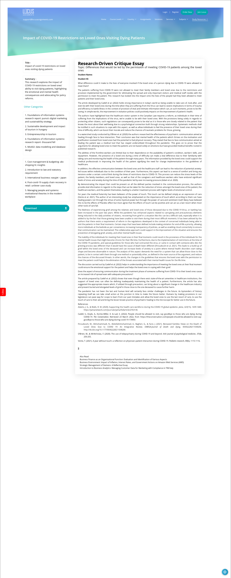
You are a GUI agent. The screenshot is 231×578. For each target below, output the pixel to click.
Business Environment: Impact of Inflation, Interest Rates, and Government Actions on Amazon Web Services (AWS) (132, 362)
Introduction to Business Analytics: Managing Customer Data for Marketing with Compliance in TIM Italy (126, 368)
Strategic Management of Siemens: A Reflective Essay (104, 365)
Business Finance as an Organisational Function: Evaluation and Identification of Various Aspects (123, 359)
